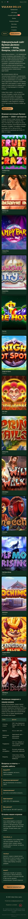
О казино (14, 30)
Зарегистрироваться (14, 887)
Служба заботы (14, 15)
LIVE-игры (14, 12)
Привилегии (14, 9)
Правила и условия (11, 905)
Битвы (14, 18)
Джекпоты (14, 27)
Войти (5, 33)
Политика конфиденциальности (14, 901)
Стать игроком (15, 33)
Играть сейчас (7, 108)
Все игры (14, 24)
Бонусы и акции (14, 21)
